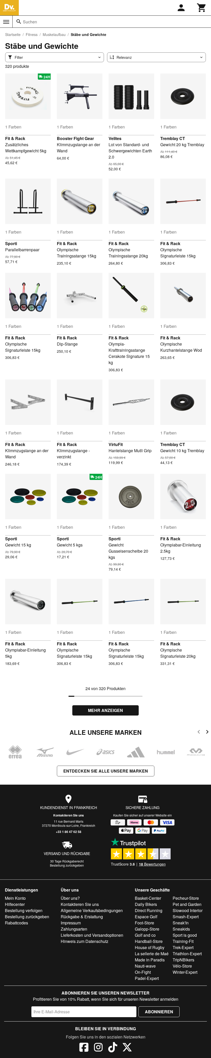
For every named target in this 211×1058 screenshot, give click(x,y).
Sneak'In (181, 923)
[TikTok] (113, 1048)
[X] (127, 1048)
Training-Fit (183, 941)
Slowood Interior (188, 910)
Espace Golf (146, 917)
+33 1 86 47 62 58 (68, 831)
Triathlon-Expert (187, 954)
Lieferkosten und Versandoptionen (92, 935)
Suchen (30, 22)
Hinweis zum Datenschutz (84, 941)
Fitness (32, 34)
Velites (115, 138)
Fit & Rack (15, 138)
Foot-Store (144, 923)
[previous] (199, 732)
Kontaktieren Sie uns (68, 815)
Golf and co (145, 935)
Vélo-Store (182, 966)
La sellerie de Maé (152, 954)
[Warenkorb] (202, 8)
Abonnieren (159, 1012)
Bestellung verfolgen (23, 910)
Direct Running (148, 910)
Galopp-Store (147, 929)
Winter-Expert (185, 972)
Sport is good (185, 935)
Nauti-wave (145, 966)
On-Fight (143, 972)
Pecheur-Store (186, 898)
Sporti (11, 243)
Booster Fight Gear (75, 138)
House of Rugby (149, 947)
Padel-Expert (147, 978)
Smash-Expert (186, 917)
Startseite (13, 34)
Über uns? (70, 898)
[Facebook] (84, 1048)
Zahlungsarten (74, 929)
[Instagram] (98, 1048)
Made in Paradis (150, 960)
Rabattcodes (16, 923)
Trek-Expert (183, 947)
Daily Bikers (146, 904)
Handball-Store (149, 941)
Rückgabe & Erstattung (82, 917)
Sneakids (181, 929)
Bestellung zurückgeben (67, 865)
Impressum (71, 923)
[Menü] (6, 22)
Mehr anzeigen (105, 710)
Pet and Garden (187, 904)
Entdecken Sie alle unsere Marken (105, 771)
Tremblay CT (172, 138)
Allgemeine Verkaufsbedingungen (92, 910)
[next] (207, 732)
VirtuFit (116, 444)
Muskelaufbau (54, 34)
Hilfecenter (15, 904)
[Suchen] (19, 21)
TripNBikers (183, 960)
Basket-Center (148, 898)
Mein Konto (15, 898)
